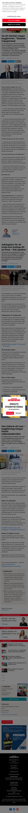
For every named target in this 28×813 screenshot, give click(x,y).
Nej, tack (18, 413)
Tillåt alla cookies (14, 20)
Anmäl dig (10, 413)
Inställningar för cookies (14, 16)
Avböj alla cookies (14, 24)
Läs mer (14, 11)
